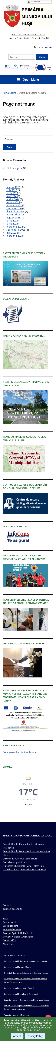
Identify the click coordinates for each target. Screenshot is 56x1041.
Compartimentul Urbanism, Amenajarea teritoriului (25, 961)
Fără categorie (14, 168)
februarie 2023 (14, 235)
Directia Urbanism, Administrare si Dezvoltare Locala (26, 973)
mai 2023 (11, 232)
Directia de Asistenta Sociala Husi (20, 858)
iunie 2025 (12, 220)
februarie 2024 (14, 226)
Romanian (35, 2)
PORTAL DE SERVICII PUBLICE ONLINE (28, 34)
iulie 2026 (11, 190)
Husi (5, 918)
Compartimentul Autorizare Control (19, 988)
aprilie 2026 (12, 199)
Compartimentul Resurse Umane (18, 967)
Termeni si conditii (12, 908)
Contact (7, 905)
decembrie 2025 (15, 211)
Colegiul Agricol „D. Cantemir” (18, 932)
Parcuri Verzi (9, 922)
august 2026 (13, 187)
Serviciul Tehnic (10, 1000)
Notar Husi (8, 943)
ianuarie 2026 (14, 208)
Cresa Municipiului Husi (15, 862)
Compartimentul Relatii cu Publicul (17, 955)
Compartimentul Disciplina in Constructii (21, 994)
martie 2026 (13, 202)
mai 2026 (11, 196)
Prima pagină (9, 92)
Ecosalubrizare (10, 925)
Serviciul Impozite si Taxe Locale (17, 1015)
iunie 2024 (12, 223)
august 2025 (13, 217)
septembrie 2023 (15, 229)
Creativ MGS (9, 940)
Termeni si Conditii (40, 38)
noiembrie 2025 (15, 214)
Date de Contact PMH (19, 38)
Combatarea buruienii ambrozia (19, 752)
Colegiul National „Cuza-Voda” (18, 936)
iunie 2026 (12, 193)
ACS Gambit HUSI (12, 929)
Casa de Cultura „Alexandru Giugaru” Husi (24, 869)
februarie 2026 (14, 205)
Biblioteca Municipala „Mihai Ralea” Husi (23, 865)
